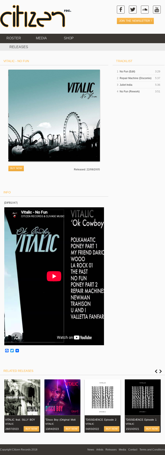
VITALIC (9, 424)
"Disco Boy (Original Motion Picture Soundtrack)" (74, 419)
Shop (69, 38)
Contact (132, 449)
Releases (111, 449)
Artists (99, 449)
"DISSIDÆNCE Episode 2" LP (104, 419)
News (90, 449)
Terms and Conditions (152, 449)
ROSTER (13, 38)
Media (41, 38)
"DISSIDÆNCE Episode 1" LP (144, 419)
